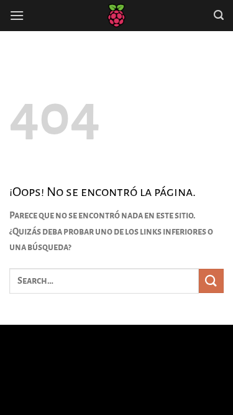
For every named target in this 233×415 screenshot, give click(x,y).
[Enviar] (211, 281)
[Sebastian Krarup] (116, 15)
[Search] (219, 15)
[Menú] (16, 15)
